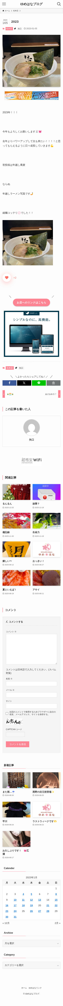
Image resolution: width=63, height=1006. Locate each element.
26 (31, 911)
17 (15, 905)
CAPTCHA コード (14, 729)
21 (48, 905)
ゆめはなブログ (31, 4)
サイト (9, 701)
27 (39, 911)
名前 (9, 679)
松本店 (9, 29)
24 (15, 911)
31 (15, 917)
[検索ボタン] (59, 4)
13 (39, 900)
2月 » (57, 923)
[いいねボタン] (7, 277)
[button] (9, 383)
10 (15, 900)
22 (56, 905)
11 (23, 900)
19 (31, 905)
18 (23, 905)
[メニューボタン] (4, 4)
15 (56, 900)
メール (10, 690)
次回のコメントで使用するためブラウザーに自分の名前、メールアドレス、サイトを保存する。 (32, 713)
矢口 (20, 29)
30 (7, 917)
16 (7, 905)
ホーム (24, 988)
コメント (11, 631)
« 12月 (6, 923)
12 (31, 900)
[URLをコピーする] (53, 383)
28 (48, 911)
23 (7, 911)
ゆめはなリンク (35, 988)
